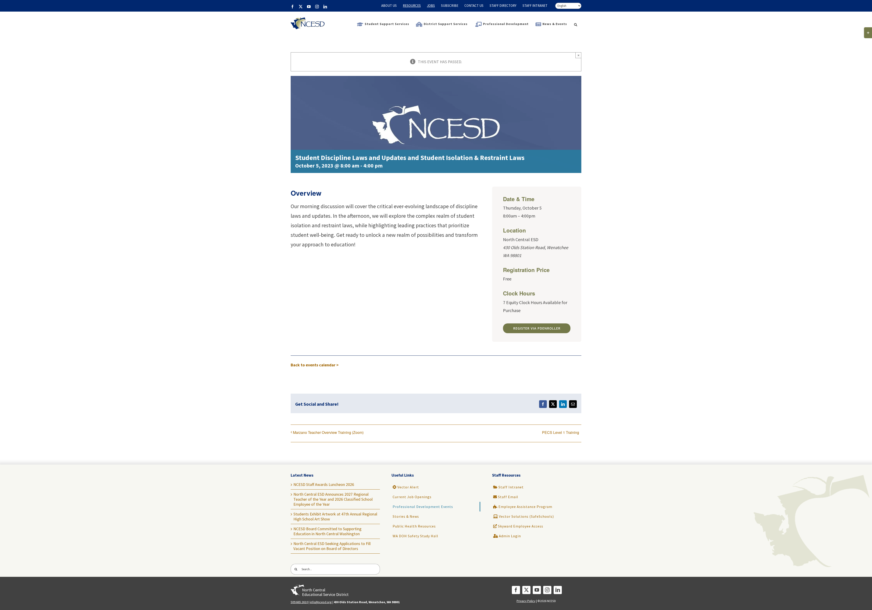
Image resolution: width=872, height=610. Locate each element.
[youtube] (537, 590)
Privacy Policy (526, 601)
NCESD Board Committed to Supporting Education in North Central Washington (327, 531)
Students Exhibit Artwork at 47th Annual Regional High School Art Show (335, 516)
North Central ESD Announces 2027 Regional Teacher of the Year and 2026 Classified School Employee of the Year (333, 499)
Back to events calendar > (315, 365)
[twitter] (526, 590)
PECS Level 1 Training (560, 432)
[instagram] (547, 590)
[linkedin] (558, 590)
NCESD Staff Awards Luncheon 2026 (323, 484)
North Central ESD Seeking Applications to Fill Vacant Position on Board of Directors (332, 546)
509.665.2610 (299, 602)
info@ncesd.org (321, 602)
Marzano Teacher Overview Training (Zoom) (328, 432)
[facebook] (516, 590)
